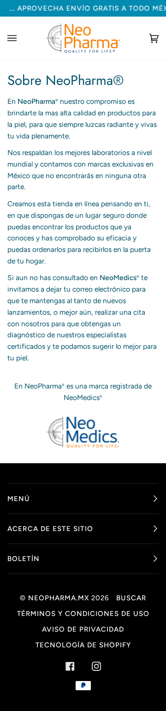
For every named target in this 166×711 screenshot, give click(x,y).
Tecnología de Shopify (83, 645)
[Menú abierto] (21, 38)
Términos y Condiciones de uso (83, 613)
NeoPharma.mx (58, 598)
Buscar (131, 598)
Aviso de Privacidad (83, 629)
